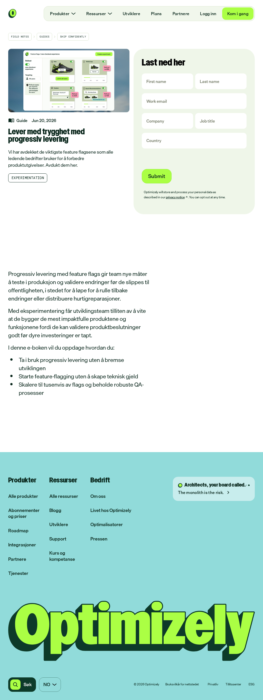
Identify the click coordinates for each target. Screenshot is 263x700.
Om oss (98, 496)
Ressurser (96, 13)
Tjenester (18, 573)
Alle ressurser (63, 496)
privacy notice (175, 197)
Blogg (55, 510)
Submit (156, 176)
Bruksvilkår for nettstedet (182, 685)
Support (57, 539)
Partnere (181, 13)
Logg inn (208, 13)
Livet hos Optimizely (110, 510)
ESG (252, 685)
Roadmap (18, 531)
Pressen (98, 539)
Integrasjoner (22, 545)
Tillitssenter (233, 685)
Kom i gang (237, 13)
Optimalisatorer (106, 524)
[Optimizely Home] (12, 13)
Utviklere (131, 13)
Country (153, 140)
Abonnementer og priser (24, 513)
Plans (156, 13)
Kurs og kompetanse (62, 556)
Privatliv (213, 685)
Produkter (59, 13)
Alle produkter (23, 496)
